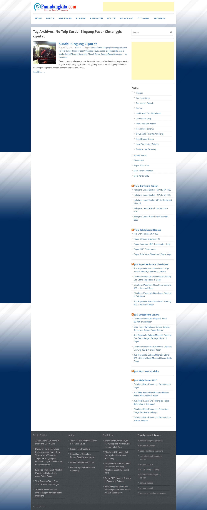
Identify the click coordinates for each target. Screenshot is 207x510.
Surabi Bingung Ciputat (78, 43)
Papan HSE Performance (145, 249)
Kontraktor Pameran (145, 128)
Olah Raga (126, 18)
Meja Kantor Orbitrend (143, 170)
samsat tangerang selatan (151, 440)
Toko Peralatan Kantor (146, 123)
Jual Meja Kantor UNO (145, 380)
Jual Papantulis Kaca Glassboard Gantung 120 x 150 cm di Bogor (152, 303)
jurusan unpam (146, 464)
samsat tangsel (146, 482)
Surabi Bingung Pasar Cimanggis (108, 54)
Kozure (139, 108)
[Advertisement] (138, 6)
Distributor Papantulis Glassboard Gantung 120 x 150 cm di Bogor (152, 286)
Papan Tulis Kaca (141, 165)
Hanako (139, 92)
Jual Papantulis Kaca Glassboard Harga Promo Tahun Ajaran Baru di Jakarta (151, 270)
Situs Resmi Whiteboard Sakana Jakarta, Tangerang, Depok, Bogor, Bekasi (152, 328)
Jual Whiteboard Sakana (146, 314)
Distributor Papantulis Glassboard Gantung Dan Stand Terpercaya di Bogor (152, 278)
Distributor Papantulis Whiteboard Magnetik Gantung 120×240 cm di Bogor (153, 348)
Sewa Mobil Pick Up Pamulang (149, 133)
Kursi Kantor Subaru (145, 138)
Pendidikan (65, 18)
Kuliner (80, 18)
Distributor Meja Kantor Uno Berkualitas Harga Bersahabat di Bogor (151, 411)
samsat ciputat (146, 487)
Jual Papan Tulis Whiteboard (148, 113)
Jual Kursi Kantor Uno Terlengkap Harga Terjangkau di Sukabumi (151, 402)
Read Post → (39, 71)
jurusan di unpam (147, 445)
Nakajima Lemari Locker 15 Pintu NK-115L (152, 189)
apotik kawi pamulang (149, 469)
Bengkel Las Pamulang (146, 149)
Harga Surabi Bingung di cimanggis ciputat (109, 47)
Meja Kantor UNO (141, 175)
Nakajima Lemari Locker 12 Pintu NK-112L (152, 194)
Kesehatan (96, 18)
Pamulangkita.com (39, 507)
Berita (50, 18)
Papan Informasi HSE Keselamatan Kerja (152, 244)
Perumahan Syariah (144, 103)
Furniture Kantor (143, 97)
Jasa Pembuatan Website (147, 144)
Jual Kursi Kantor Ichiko (146, 371)
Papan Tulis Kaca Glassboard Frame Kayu (152, 254)
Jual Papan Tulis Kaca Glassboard (151, 264)
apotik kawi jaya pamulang (151, 450)
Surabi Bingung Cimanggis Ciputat (79, 54)
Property (159, 18)
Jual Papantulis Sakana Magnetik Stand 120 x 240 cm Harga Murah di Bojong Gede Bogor (153, 358)
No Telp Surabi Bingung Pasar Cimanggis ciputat (79, 50)
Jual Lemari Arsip (143, 118)
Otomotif (143, 18)
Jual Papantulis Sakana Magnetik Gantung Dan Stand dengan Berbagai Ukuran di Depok (152, 338)
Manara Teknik (140, 155)
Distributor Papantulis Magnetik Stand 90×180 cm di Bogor (150, 320)
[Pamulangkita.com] (55, 7)
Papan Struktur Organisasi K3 (147, 238)
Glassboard (139, 160)
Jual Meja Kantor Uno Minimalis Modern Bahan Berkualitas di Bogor (151, 394)
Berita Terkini (40, 435)
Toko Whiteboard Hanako (147, 229)
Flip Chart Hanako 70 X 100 (146, 233)
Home (38, 18)
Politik (111, 18)
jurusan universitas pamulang (152, 492)
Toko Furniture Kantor (146, 185)
